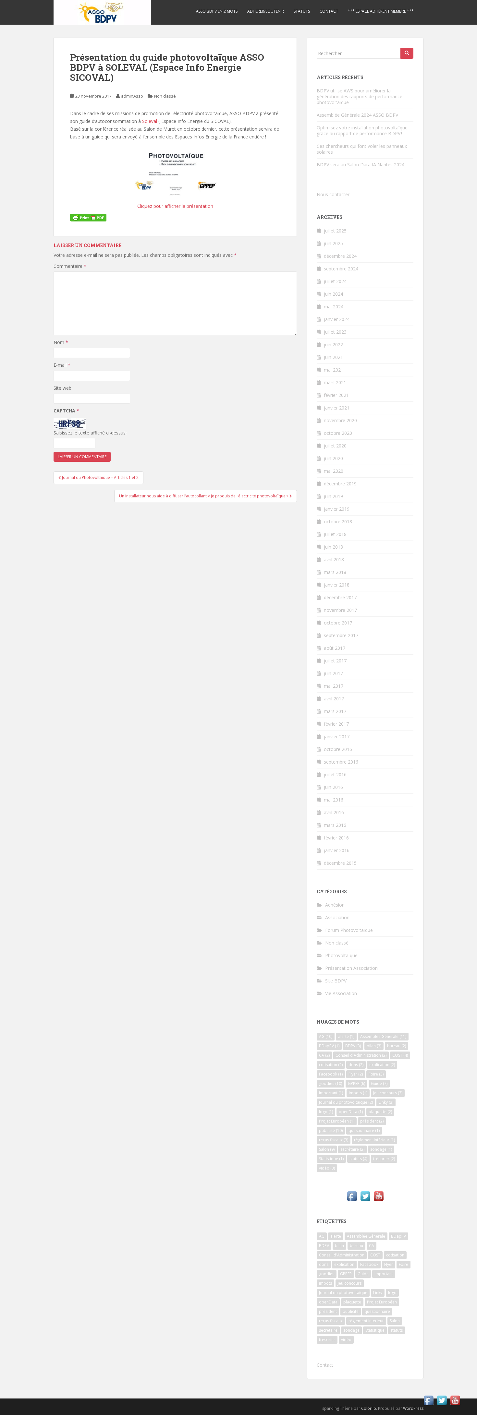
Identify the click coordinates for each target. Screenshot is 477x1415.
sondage (381, 1149)
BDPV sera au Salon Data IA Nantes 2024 (360, 164)
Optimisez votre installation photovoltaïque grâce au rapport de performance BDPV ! (362, 131)
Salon (327, 1149)
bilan (374, 1046)
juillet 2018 (335, 534)
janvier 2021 (336, 408)
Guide (379, 1083)
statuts (358, 1158)
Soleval (150, 121)
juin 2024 (333, 294)
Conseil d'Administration (361, 1055)
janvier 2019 (336, 509)
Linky (386, 1102)
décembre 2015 (340, 863)
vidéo (327, 1168)
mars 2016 (335, 825)
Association (337, 917)
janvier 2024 (336, 319)
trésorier (384, 1158)
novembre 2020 (340, 420)
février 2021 (336, 395)
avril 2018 (334, 559)
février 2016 (336, 838)
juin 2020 (333, 458)
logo (326, 1111)
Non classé (165, 96)
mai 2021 (333, 370)
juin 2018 (333, 547)
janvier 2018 (336, 585)
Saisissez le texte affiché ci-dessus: (90, 433)
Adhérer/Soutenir (265, 11)
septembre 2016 (341, 762)
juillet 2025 (335, 231)
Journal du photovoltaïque (346, 1102)
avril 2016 (334, 812)
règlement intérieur (374, 1140)
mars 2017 (335, 711)
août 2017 (334, 648)
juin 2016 (333, 787)
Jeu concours (387, 1093)
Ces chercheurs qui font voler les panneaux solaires (362, 149)
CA (324, 1055)
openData (351, 1111)
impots (358, 1093)
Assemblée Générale (383, 1036)
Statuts (302, 11)
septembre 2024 (341, 269)
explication (382, 1064)
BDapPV (329, 1046)
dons (356, 1064)
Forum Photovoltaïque (349, 930)
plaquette (380, 1111)
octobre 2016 (338, 749)
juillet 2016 (335, 774)
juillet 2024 (335, 281)
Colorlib (368, 1408)
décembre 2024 (340, 256)
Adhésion (335, 905)
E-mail (62, 365)
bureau (396, 1046)
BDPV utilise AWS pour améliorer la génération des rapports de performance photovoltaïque (359, 96)
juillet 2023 (335, 332)
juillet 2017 (335, 661)
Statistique (331, 1158)
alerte (346, 1036)
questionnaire (364, 1130)
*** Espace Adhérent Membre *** (381, 11)
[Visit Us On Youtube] (378, 1196)
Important (331, 1093)
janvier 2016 (336, 850)
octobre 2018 (338, 521)
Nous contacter (333, 194)
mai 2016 (333, 800)
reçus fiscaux (333, 1140)
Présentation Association (351, 968)
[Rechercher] (406, 53)
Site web (62, 388)
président (372, 1121)
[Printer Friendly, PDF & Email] (88, 217)
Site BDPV (336, 981)
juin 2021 (333, 357)
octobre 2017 (338, 623)
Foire (376, 1074)
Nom (61, 342)
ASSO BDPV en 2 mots (217, 11)
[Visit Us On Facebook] (352, 1196)
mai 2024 (333, 306)
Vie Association (341, 993)
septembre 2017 (341, 635)
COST (400, 1055)
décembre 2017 (340, 597)
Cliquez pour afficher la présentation (175, 206)
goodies (330, 1083)
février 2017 (336, 724)
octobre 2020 (338, 433)
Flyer (356, 1074)
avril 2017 (334, 699)
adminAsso (132, 96)
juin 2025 (333, 243)
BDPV (353, 1046)
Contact (329, 11)
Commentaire (70, 266)
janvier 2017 (336, 736)
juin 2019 (333, 496)
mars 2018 (335, 572)
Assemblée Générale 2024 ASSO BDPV (357, 115)
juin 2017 (333, 673)
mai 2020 (333, 471)
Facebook (331, 1074)
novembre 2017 (340, 610)
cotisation (331, 1064)
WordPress (413, 1408)
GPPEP (356, 1083)
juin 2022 (333, 344)
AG (325, 1036)
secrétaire (352, 1149)
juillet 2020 (335, 446)
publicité (331, 1130)
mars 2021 (335, 382)
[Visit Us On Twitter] (365, 1196)
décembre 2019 (340, 484)
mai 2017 (333, 686)
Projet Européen (336, 1121)
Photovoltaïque (341, 955)
